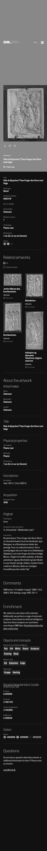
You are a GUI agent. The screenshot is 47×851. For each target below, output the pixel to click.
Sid (5, 663)
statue (25, 648)
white (17, 648)
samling (16, 672)
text (6, 648)
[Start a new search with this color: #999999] (8, 244)
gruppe (7, 672)
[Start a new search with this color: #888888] (4, 244)
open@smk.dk (9, 770)
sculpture (35, 648)
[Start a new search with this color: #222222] (11, 244)
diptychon (13, 663)
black (16, 653)
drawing (7, 653)
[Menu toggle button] (42, 42)
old (11, 648)
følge (22, 663)
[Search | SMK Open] (10, 42)
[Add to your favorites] (15, 146)
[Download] (5, 146)
